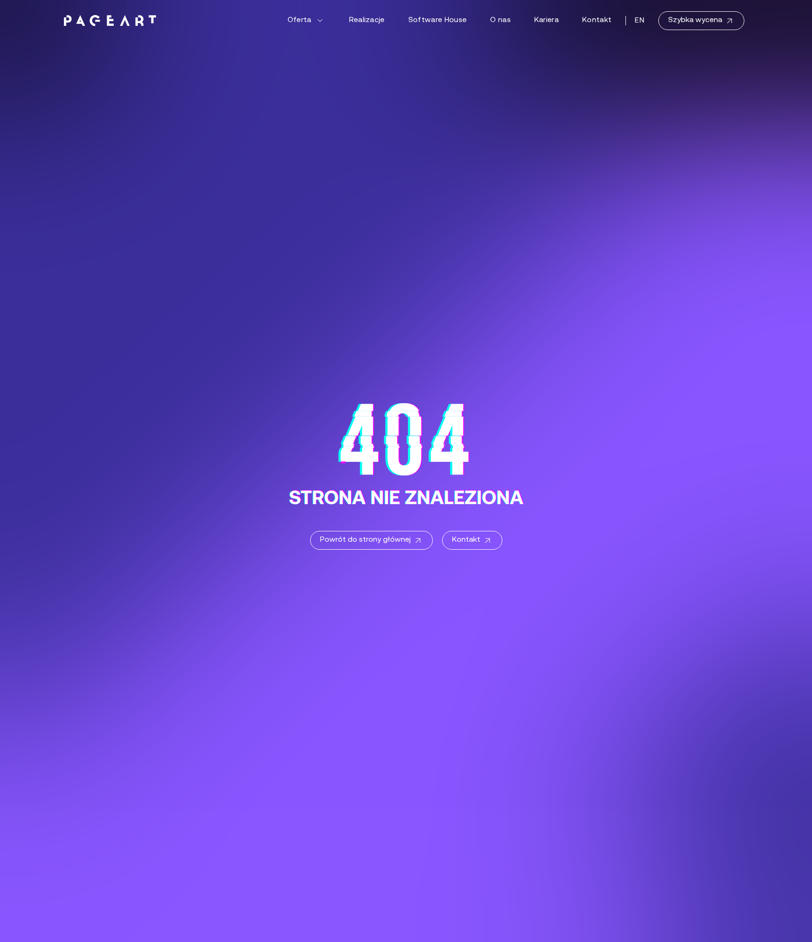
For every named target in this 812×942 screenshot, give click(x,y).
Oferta (300, 20)
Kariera (546, 20)
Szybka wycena (695, 20)
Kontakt (596, 20)
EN (639, 20)
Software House (437, 20)
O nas (500, 20)
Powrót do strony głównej (365, 540)
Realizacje (367, 20)
